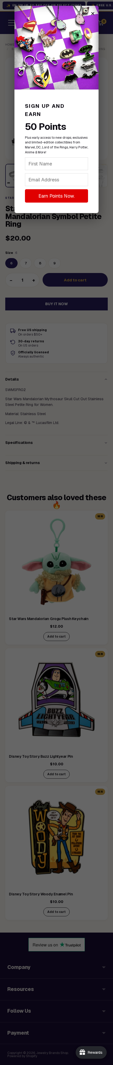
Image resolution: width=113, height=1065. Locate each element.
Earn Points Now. (56, 196)
